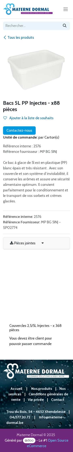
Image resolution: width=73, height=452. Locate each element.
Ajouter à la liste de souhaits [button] (31, 118)
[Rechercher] (64, 26)
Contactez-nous (19, 130)
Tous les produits (21, 37)
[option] (36, 304)
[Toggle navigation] (65, 9)
